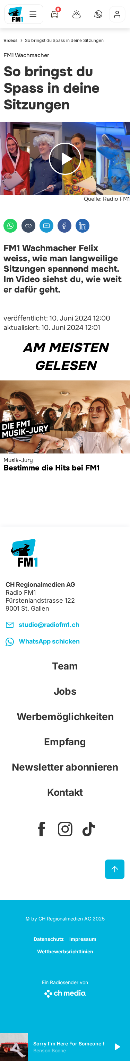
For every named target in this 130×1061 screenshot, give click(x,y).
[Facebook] (64, 226)
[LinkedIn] (82, 226)
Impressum (82, 939)
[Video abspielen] (65, 158)
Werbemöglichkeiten (65, 716)
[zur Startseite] (15, 14)
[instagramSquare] (65, 829)
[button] (98, 14)
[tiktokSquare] (88, 829)
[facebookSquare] (41, 829)
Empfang (65, 742)
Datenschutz (49, 939)
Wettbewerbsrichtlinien (65, 951)
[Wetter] (76, 14)
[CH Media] (65, 992)
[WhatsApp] (10, 226)
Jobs (65, 691)
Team (65, 666)
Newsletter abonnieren (65, 767)
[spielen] (117, 1047)
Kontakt (65, 792)
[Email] (46, 226)
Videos (10, 40)
